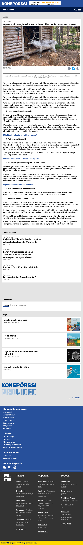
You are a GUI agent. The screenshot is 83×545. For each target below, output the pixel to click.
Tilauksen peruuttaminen (12, 445)
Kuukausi (22, 305)
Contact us (7, 456)
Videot (11, 9)
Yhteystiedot (7, 426)
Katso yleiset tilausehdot (12, 447)
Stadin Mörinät (8, 418)
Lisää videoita (75, 398)
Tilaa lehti (6, 439)
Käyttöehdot (7, 428)
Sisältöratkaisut (9, 420)
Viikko (14, 305)
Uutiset (5, 9)
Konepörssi (7, 412)
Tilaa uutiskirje (8, 437)
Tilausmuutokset (9, 442)
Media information (10, 458)
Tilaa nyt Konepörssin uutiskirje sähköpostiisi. (19, 543)
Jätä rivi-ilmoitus (9, 423)
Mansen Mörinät (9, 415)
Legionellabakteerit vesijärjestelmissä (18, 184)
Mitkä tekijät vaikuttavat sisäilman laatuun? (20, 135)
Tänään (6, 305)
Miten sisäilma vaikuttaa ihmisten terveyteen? (21, 159)
